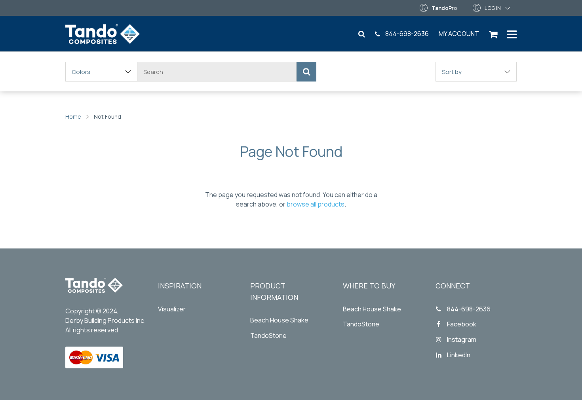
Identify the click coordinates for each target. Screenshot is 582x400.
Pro (444, 7)
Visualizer (172, 309)
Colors (81, 72)
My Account (459, 33)
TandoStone (268, 335)
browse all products (315, 204)
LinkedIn (458, 355)
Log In (493, 7)
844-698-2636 (406, 33)
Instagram (461, 339)
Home (73, 116)
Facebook (461, 324)
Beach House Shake (279, 320)
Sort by (452, 72)
